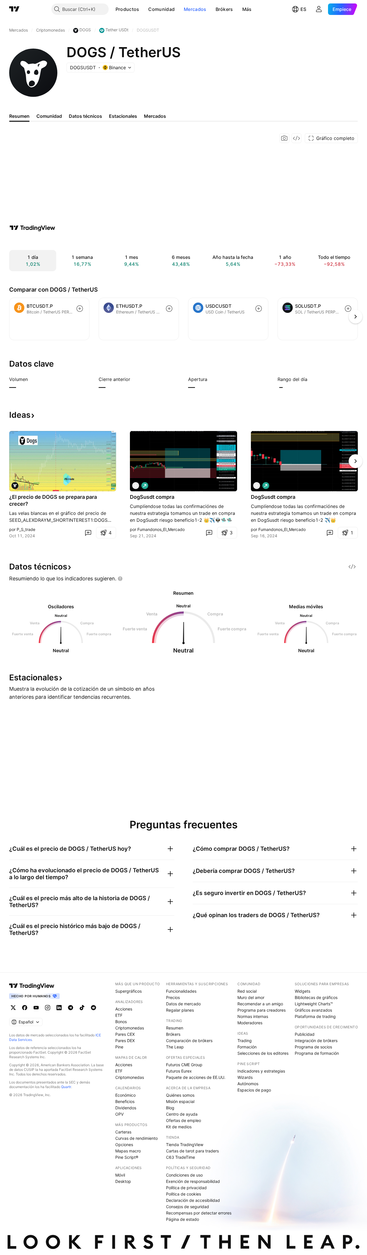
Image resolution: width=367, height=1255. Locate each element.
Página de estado (182, 1219)
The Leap (175, 1046)
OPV (119, 1114)
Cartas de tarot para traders (192, 1150)
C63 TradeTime (180, 1157)
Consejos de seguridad (187, 1206)
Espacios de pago (254, 1089)
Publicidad (305, 1034)
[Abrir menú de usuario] (319, 9)
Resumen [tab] (19, 116)
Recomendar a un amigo (260, 1003)
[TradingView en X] (13, 1008)
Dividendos (125, 1107)
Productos (127, 9)
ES (303, 9)
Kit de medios (179, 1126)
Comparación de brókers (189, 1040)
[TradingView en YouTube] (36, 1008)
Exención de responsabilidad (193, 1181)
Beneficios (124, 1101)
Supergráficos (128, 991)
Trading (244, 1040)
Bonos (121, 1021)
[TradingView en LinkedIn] (59, 1008)
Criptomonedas (129, 1027)
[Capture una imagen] (284, 138)
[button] (143, 9)
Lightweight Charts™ (314, 1003)
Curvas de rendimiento (136, 1138)
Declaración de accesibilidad (193, 1200)
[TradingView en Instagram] (48, 1008)
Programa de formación (317, 1053)
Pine (119, 1046)
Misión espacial (180, 1101)
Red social (247, 991)
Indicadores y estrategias (261, 1071)
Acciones (123, 1008)
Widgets (302, 991)
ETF (118, 1015)
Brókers (224, 9)
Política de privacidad (186, 1187)
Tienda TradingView (184, 1144)
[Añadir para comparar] (80, 308)
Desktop (123, 1181)
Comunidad (161, 9)
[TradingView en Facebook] (25, 1008)
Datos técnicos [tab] (85, 116)
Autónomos (247, 1083)
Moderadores (249, 1022)
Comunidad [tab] (49, 116)
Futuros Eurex (179, 1071)
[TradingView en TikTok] (82, 1008)
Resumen (174, 1027)
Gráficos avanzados (313, 1010)
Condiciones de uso (184, 1175)
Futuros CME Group (184, 1064)
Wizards (245, 1077)
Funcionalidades (181, 991)
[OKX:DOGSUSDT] (14, 485)
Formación (247, 1046)
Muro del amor (250, 997)
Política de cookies (183, 1194)
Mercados (195, 9)
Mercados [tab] (155, 116)
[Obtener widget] (296, 138)
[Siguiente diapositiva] (355, 461)
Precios (173, 997)
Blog (170, 1107)
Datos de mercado (183, 1003)
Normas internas (252, 1016)
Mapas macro (128, 1150)
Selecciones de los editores (262, 1053)
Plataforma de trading (315, 1016)
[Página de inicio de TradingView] (14, 9)
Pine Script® (126, 1157)
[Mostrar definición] (31, 379)
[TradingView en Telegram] (71, 1008)
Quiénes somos (180, 1095)
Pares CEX (125, 1034)
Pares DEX (125, 1040)
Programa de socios (313, 1046)
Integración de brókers (316, 1040)
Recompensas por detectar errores (198, 1212)
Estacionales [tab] (123, 116)
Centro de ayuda (182, 1114)
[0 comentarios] (88, 532)
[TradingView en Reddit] (93, 1008)
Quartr (66, 1087)
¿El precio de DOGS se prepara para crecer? (53, 500)
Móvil (120, 1175)
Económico (125, 1095)
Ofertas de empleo (183, 1120)
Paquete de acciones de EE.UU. (195, 1077)
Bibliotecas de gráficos (316, 997)
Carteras (123, 1131)
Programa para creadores (261, 1010)
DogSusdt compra (152, 497)
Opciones (124, 1144)
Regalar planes (180, 1010)
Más (247, 9)
